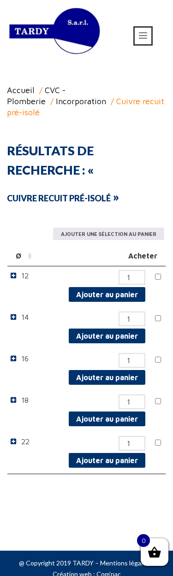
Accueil (21, 90)
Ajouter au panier (107, 294)
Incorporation (81, 101)
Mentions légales (124, 563)
